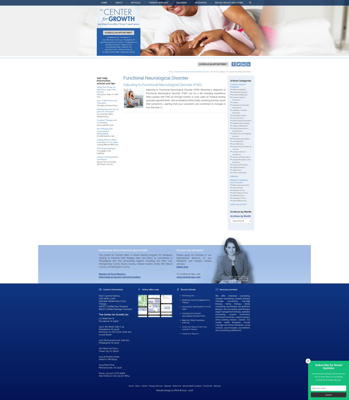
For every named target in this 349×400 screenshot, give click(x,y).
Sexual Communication (241, 157)
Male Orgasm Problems (241, 121)
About (119, 2)
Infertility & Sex (238, 195)
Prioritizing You (188, 296)
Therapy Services (158, 2)
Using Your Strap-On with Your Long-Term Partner (106, 89)
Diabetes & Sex (238, 190)
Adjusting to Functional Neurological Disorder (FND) (162, 85)
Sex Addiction (237, 141)
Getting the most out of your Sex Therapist (108, 110)
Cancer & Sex (237, 188)
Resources (201, 2)
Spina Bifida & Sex (239, 201)
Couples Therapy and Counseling (107, 121)
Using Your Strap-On (190, 334)
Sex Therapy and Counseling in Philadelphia (104, 131)
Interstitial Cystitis (239, 115)
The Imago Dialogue (106, 148)
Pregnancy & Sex (239, 198)
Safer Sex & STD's (238, 204)
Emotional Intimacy (239, 92)
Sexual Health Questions (229, 2)
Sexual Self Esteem (240, 165)
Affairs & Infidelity (239, 90)
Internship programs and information (119, 277)
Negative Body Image (240, 123)
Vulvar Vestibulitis (239, 173)
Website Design (163, 390)
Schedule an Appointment (119, 33)
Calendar (181, 2)
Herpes (235, 102)
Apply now (182, 267)
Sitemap (217, 386)
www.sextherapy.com (189, 277)
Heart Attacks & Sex (240, 193)
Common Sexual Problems (237, 85)
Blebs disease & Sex (240, 185)
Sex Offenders (238, 144)
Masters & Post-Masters (112, 274)
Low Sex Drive (238, 118)
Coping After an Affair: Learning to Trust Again (107, 141)
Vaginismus (236, 170)
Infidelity (234, 176)
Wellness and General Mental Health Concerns (192, 72)
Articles (135, 2)
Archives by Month (240, 216)
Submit (329, 395)
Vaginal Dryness (238, 167)
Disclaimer (207, 386)
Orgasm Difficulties (239, 126)
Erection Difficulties (240, 95)
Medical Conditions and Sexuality (239, 181)
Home (104, 2)
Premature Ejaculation (241, 139)
